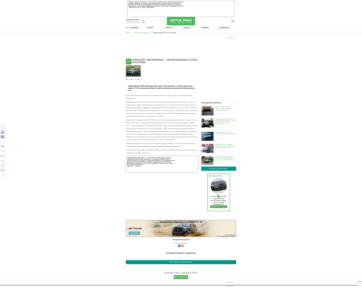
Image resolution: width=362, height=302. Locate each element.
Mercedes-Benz (2, 165)
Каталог (150, 27)
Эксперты (187, 27)
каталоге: (137, 21)
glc (140, 79)
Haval (2, 141)
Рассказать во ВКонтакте (179, 245)
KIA (2, 156)
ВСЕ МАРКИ (2, 174)
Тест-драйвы (133, 27)
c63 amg (135, 79)
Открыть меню (127, 29)
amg (129, 79)
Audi (2, 127)
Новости (168, 27)
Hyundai (2, 146)
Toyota (2, 170)
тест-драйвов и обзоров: (133, 22)
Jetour (2, 151)
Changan (2, 136)
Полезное (205, 27)
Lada (2, 160)
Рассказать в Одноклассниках (182, 245)
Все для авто (224, 27)
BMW (2, 132)
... (235, 102)
